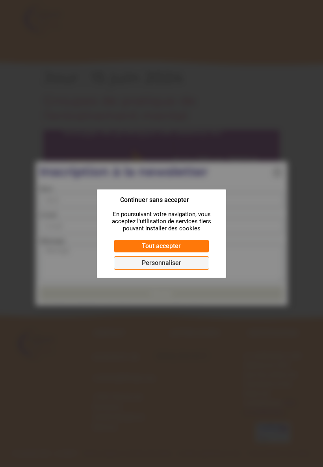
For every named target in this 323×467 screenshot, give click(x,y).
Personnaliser (161, 263)
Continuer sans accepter (154, 200)
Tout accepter (161, 246)
